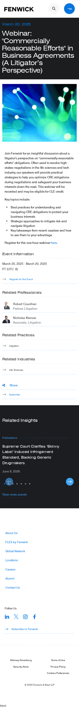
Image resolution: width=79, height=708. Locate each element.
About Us (11, 533)
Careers (10, 569)
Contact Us (12, 587)
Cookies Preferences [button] (58, 672)
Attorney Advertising (20, 660)
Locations (11, 560)
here (54, 243)
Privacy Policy (58, 666)
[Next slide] (70, 482)
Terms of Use (58, 660)
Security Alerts (21, 666)
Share (14, 385)
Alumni (9, 578)
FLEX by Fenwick (16, 542)
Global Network (15, 551)
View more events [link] (14, 494)
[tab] (4, 483)
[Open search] (54, 8)
